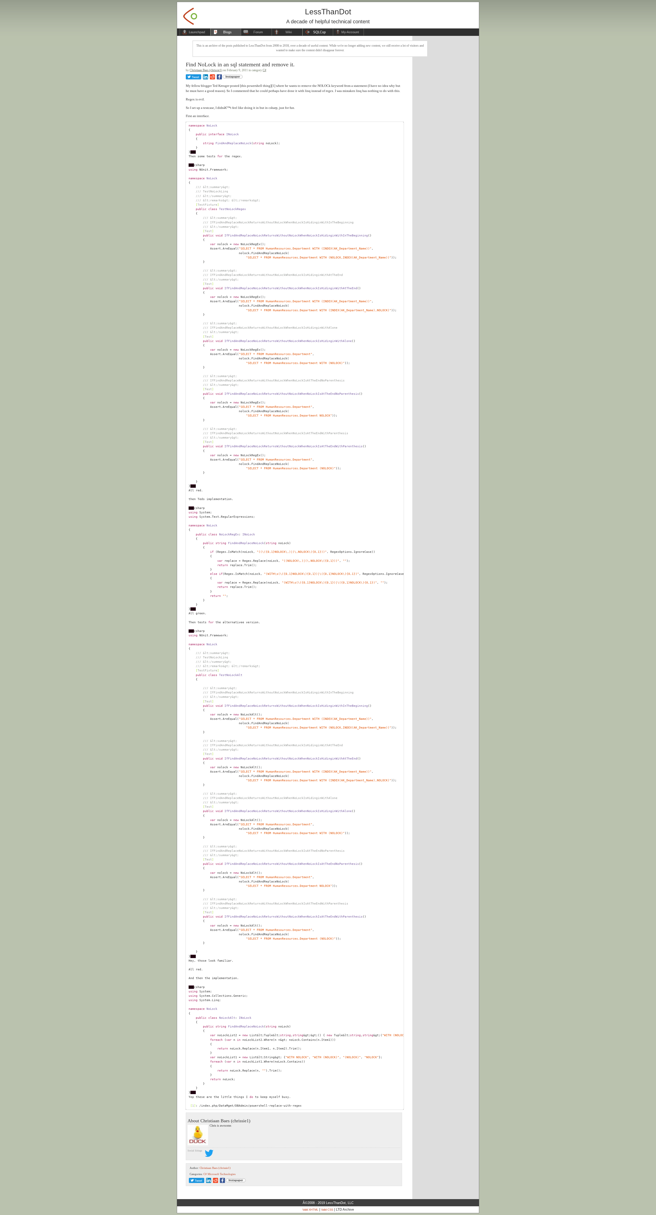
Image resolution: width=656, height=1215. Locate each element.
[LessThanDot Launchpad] (190, 15)
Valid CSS (327, 1209)
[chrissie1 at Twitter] (209, 1154)
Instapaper (232, 76)
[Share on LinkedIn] (205, 76)
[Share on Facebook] (219, 76)
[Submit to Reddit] (212, 76)
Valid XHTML (310, 1209)
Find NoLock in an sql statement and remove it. (240, 64)
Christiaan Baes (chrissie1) (206, 70)
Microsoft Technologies (221, 1174)
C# (264, 70)
